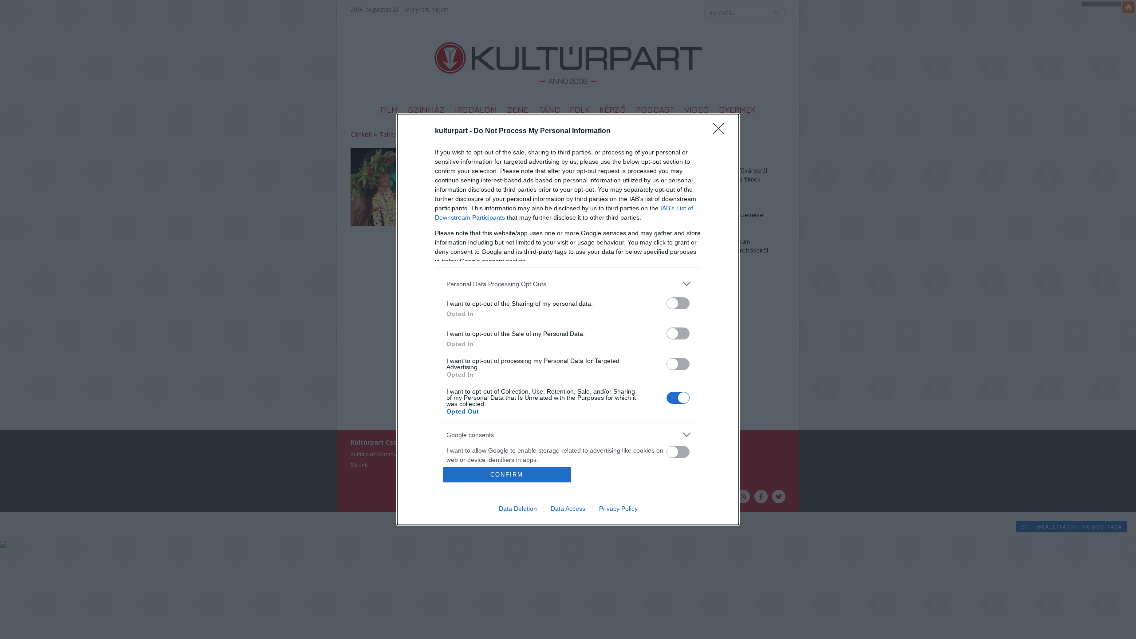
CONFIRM (506, 474)
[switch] (678, 303)
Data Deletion (518, 508)
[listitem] (568, 283)
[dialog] (568, 319)
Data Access (568, 508)
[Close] (721, 131)
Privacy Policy (618, 508)
